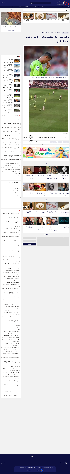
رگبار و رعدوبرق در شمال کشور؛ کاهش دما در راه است (8, 111)
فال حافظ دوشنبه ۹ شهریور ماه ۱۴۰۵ (40, 20)
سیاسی (56, 7)
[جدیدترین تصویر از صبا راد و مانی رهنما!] (28, 187)
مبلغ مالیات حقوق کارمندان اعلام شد (13, 282)
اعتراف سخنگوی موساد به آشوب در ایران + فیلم (11, 310)
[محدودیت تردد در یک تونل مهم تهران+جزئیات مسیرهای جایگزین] (17, 61)
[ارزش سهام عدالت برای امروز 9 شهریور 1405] (17, 81)
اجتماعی (47, 7)
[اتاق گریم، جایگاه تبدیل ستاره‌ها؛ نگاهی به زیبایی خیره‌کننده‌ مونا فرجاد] (40, 221)
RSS (2, 3)
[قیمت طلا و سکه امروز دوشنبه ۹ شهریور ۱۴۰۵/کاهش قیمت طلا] (63, 16)
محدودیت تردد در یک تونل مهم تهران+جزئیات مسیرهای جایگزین (8, 61)
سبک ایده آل (18, 188)
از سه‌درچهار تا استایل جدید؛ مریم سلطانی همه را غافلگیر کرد (64, 193)
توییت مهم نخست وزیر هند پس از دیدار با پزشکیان (10, 300)
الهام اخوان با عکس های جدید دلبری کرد (28, 226)
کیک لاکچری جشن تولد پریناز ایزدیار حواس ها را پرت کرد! (40, 193)
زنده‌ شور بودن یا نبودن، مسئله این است (12, 270)
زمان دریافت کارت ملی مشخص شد (13, 266)
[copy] (66, 137)
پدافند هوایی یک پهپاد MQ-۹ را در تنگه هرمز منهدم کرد (8, 66)
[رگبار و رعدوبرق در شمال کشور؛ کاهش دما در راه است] (17, 111)
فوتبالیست (66, 142)
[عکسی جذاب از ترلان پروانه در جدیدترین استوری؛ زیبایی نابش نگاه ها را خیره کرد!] (52, 170)
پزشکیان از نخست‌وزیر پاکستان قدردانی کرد (12, 263)
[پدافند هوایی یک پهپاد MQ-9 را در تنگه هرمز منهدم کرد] (17, 66)
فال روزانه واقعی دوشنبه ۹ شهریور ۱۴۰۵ (64, 226)
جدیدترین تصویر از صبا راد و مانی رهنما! (28, 192)
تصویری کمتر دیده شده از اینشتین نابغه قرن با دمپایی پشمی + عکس (64, 177)
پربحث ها (4, 115)
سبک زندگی (26, 7)
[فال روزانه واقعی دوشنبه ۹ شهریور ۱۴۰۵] (63, 221)
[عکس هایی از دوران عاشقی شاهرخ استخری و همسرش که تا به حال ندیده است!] (52, 221)
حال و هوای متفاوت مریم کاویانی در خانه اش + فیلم (10, 337)
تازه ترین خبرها (18, 195)
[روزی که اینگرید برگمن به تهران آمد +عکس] (52, 187)
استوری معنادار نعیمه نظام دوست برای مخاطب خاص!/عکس (28, 177)
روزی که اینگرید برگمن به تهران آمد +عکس (52, 192)
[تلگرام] (26, 137)
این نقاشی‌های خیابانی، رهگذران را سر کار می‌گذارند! (10, 27)
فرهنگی (43, 7)
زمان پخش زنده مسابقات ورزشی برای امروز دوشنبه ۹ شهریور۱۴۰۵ (8, 96)
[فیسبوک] (29, 137)
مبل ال (19, 197)
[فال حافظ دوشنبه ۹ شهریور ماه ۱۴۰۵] (40, 16)
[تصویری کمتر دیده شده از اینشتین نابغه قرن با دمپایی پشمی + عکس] (63, 170)
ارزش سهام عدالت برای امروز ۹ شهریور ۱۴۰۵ (8, 81)
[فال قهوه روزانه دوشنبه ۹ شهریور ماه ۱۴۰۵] (28, 16)
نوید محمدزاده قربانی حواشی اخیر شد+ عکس (11, 254)
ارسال (29, 244)
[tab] (13, 30)
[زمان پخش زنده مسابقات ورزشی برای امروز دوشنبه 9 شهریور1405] (17, 96)
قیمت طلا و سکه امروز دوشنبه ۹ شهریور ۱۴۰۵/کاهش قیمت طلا (63, 21)
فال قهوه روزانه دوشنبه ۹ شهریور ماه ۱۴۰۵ (28, 20)
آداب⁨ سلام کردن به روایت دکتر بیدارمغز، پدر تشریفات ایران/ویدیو (7, 101)
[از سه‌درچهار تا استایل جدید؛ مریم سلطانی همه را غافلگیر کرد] (63, 187)
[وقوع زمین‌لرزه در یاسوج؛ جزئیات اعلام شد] (17, 71)
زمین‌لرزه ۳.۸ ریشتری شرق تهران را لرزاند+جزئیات (51, 20)
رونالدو (60, 142)
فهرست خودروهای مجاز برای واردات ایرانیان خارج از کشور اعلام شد (8, 76)
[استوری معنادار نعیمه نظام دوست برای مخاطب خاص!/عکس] (28, 170)
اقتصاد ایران (18, 186)
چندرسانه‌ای (21, 7)
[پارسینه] (62, 3)
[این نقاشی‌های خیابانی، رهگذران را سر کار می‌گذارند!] (11, 18)
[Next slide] (20, 19)
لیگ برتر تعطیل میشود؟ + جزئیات (8, 91)
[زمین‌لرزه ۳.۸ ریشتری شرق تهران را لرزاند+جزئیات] (51, 16)
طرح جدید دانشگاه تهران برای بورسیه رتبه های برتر (10, 351)
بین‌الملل (52, 7)
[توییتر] (24, 137)
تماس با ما (6, 3)
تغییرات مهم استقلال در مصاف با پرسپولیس (11, 304)
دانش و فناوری (33, 7)
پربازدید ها (15, 115)
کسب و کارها (15, 7)
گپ (67, 463)
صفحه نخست (66, 7)
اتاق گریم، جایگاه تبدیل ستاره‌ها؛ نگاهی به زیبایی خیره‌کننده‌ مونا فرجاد (40, 227)
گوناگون (67, 10)
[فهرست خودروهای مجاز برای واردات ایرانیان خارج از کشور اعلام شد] (17, 76)
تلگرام (63, 463)
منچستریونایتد (53, 142)
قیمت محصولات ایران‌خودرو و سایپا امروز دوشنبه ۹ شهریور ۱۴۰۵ (7, 106)
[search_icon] (32, 3)
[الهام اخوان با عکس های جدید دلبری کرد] (28, 221)
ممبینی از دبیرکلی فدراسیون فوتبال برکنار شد (11, 395)
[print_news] (31, 137)
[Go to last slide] (2, 19)
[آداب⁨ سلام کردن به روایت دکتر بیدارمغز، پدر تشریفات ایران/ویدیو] (17, 101)
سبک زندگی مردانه (17, 190)
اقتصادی (61, 7)
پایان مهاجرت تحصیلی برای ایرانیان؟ (13, 268)
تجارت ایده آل (18, 193)
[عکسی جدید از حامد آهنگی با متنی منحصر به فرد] (40, 170)
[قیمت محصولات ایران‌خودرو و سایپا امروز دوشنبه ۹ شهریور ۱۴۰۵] (17, 106)
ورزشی (39, 7)
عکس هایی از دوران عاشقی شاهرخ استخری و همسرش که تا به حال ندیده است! (52, 228)
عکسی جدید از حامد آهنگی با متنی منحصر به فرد (40, 176)
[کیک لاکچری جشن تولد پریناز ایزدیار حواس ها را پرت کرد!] (40, 187)
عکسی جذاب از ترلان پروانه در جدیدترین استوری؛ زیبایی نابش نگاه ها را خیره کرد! (52, 178)
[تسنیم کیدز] (46, 153)
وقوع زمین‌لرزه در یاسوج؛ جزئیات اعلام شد (8, 71)
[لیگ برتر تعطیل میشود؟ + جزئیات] (17, 91)
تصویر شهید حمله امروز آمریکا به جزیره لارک (11, 142)
